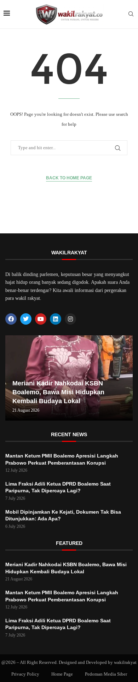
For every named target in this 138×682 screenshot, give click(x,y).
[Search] (130, 14)
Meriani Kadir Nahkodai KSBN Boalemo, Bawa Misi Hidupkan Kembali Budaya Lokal (58, 392)
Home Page (62, 674)
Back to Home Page (69, 177)
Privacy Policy (25, 674)
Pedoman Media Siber (106, 674)
